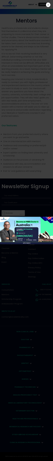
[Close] (48, 5)
